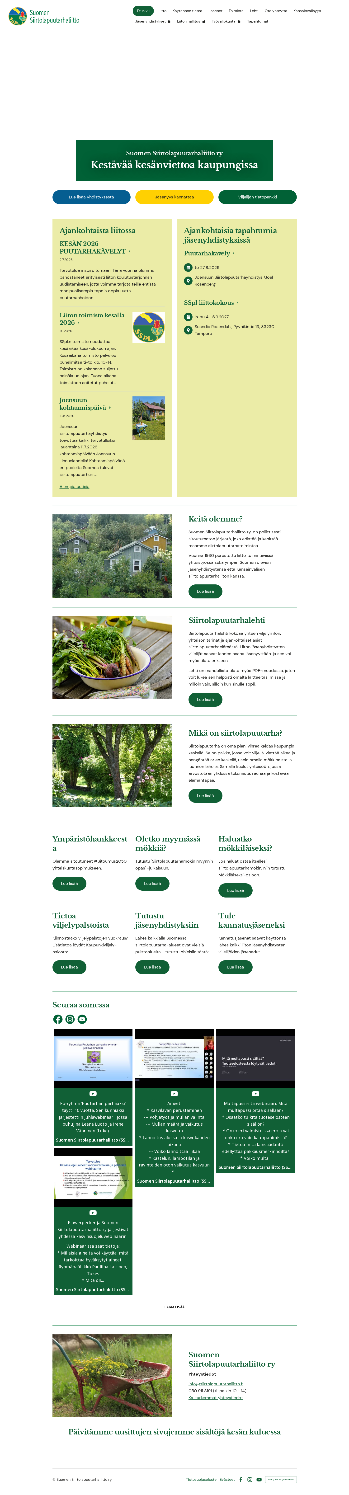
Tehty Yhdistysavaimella (281, 1479)
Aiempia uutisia (75, 486)
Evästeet (227, 1479)
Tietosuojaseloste (201, 1479)
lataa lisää (174, 1307)
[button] (93, 1087)
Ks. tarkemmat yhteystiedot (216, 1398)
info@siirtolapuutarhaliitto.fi (216, 1384)
